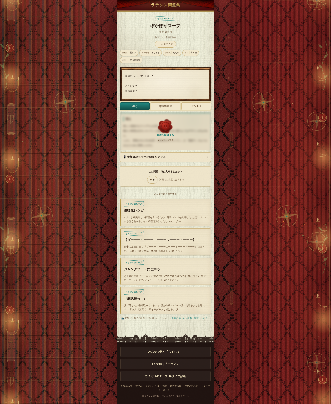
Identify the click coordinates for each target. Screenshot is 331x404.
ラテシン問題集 (165, 5)
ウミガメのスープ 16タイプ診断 (165, 376)
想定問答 (165, 106)
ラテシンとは (152, 386)
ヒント (196, 106)
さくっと (150, 52)
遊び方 (139, 386)
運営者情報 (175, 386)
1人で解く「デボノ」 (165, 363)
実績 (164, 386)
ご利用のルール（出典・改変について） (189, 318)
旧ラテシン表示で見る (165, 37)
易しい (129, 52)
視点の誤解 (131, 60)
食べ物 (191, 52)
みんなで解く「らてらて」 (165, 351)
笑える (172, 52)
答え (134, 106)
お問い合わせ (191, 386)
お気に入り (126, 386)
